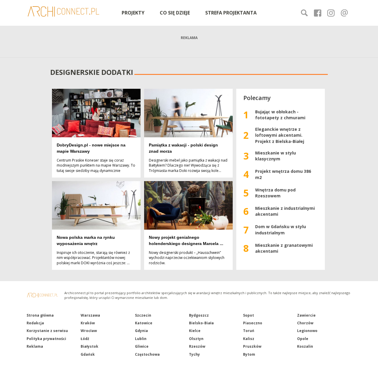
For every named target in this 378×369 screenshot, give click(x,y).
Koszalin (305, 346)
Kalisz (248, 338)
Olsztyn (196, 338)
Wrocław (89, 330)
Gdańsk (88, 354)
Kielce (195, 330)
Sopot (248, 315)
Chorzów (305, 323)
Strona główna (40, 315)
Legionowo (307, 330)
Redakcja (35, 323)
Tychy (194, 354)
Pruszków (252, 346)
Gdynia (141, 330)
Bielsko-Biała (201, 323)
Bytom (249, 354)
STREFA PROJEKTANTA (231, 12)
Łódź (85, 338)
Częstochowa (147, 354)
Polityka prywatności (46, 338)
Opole (302, 338)
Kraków (88, 323)
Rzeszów (197, 346)
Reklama (35, 346)
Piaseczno (252, 323)
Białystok (89, 346)
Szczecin (143, 315)
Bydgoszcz (199, 315)
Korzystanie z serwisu (47, 330)
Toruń (248, 330)
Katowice (143, 323)
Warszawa (90, 315)
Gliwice (142, 346)
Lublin (140, 338)
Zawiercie (306, 315)
